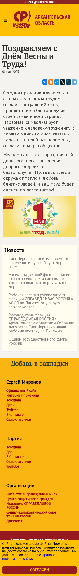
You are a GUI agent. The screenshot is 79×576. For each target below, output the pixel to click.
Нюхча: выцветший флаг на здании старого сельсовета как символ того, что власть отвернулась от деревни (37, 281)
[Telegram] (74, 82)
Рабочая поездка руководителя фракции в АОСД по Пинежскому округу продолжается (38, 301)
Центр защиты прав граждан (29, 499)
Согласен (39, 570)
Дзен (10, 405)
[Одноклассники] (50, 82)
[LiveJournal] (68, 82)
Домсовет (14, 521)
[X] (62, 82)
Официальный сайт (21, 390)
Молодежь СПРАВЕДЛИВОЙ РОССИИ (28, 505)
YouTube (12, 466)
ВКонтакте (15, 414)
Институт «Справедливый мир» (31, 494)
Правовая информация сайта (30, 556)
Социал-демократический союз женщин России (31, 514)
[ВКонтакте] (44, 82)
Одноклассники (18, 419)
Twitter (12, 410)
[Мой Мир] (56, 82)
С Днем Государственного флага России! (35, 341)
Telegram (13, 400)
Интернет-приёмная (22, 395)
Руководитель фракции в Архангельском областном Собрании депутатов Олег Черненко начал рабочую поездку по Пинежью (39, 323)
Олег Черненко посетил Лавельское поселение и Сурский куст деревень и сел (38, 263)
